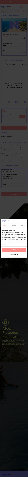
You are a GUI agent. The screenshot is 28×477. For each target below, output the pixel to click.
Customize (13, 254)
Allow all (14, 249)
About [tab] (23, 225)
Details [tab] (14, 225)
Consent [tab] (5, 225)
